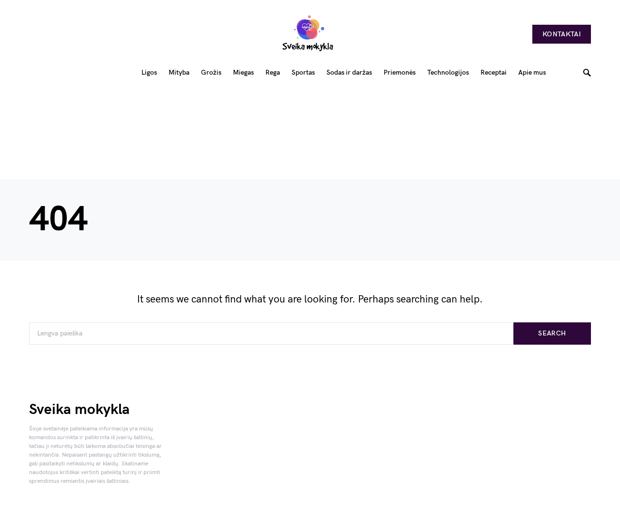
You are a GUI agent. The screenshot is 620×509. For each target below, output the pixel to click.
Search (552, 333)
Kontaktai (561, 34)
